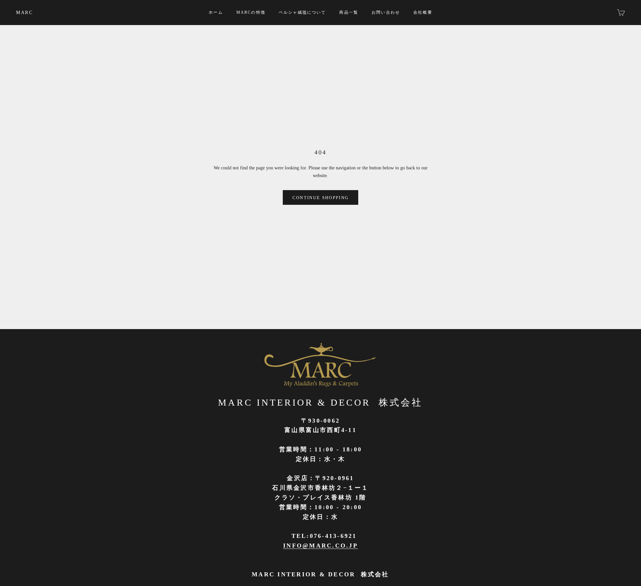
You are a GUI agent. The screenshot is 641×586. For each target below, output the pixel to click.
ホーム (216, 12)
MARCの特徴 (250, 12)
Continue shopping (320, 197)
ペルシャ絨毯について (302, 12)
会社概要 (422, 12)
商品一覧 (348, 12)
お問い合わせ (386, 12)
